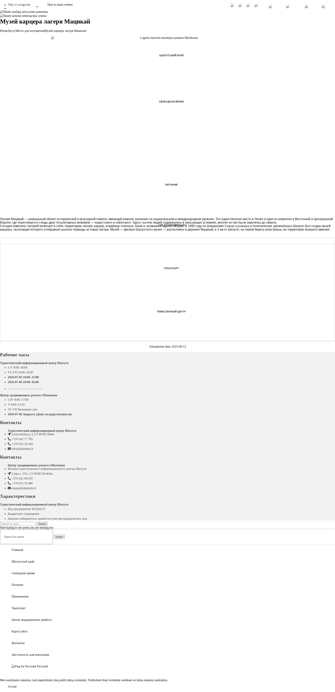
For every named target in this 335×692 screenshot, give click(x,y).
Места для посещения (30, 30)
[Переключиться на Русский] (327, 6)
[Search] (263, 6)
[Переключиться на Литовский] (275, 6)
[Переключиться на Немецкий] (311, 6)
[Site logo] (23, 15)
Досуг (12, 30)
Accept (12, 686)
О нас (119, 6)
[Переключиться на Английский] (293, 6)
